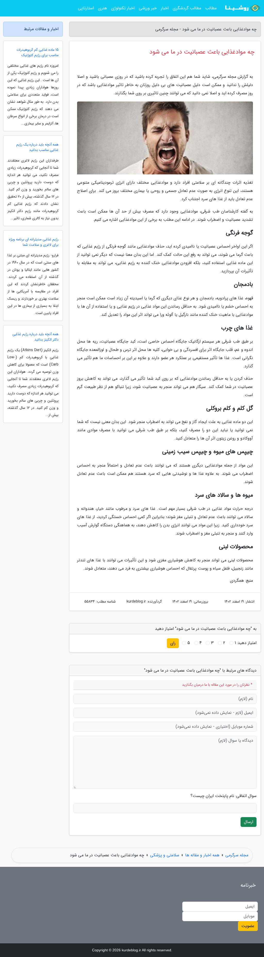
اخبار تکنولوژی (123, 8)
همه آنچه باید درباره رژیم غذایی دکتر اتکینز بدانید (35, 337)
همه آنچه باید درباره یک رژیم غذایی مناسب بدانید (37, 147)
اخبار (165, 8)
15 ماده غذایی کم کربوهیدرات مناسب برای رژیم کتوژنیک (37, 52)
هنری (102, 8)
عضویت (247, 926)
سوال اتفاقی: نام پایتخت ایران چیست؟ (224, 796)
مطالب (211, 8)
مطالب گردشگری (187, 8)
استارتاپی (86, 8)
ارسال (248, 822)
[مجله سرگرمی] (242, 8)
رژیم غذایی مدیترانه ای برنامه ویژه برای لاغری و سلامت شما (34, 242)
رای (173, 643)
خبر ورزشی (148, 8)
